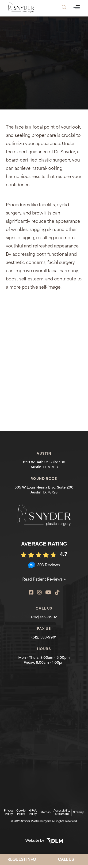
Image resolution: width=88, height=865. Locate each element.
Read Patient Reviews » (44, 580)
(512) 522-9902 (44, 617)
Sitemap (45, 812)
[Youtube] (48, 593)
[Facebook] (31, 593)
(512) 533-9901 (44, 637)
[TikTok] (57, 593)
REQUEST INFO (22, 860)
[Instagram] (39, 593)
